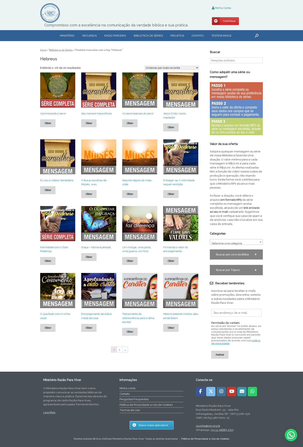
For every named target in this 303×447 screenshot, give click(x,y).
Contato (198, 35)
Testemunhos (221, 35)
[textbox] (236, 243)
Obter (48, 123)
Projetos (177, 35)
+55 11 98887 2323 (222, 430)
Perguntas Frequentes (134, 399)
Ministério (67, 35)
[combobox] (236, 242)
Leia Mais (49, 412)
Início (43, 50)
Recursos (89, 35)
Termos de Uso (130, 410)
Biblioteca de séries (148, 35)
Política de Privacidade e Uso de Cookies (146, 404)
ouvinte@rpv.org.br (208, 425)
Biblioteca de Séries (61, 50)
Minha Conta (222, 7)
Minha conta (127, 388)
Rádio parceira (115, 35)
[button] (257, 35)
